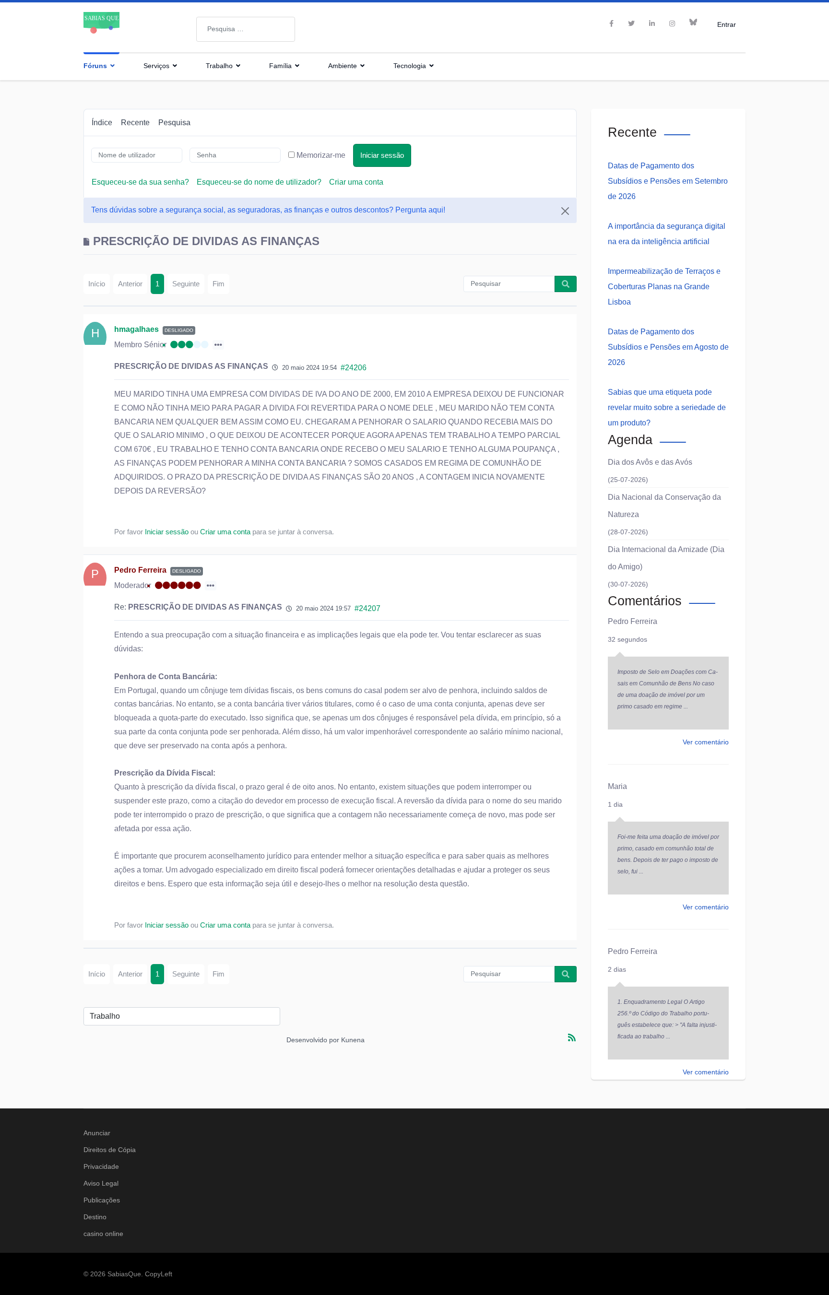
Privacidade (101, 1166)
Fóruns (95, 66)
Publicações (101, 1200)
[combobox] (245, 29)
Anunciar (96, 1133)
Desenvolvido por (312, 1040)
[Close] (565, 211)
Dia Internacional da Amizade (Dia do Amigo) (666, 558)
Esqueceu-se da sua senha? (140, 182)
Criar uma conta (356, 182)
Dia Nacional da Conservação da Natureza (664, 505)
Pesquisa (174, 122)
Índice (102, 122)
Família (280, 66)
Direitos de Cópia (109, 1150)
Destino (95, 1217)
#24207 (367, 608)
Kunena (353, 1040)
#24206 (354, 368)
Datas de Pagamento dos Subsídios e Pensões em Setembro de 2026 (668, 181)
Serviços (156, 66)
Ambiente (342, 66)
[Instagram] (672, 23)
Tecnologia (409, 66)
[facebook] (611, 23)
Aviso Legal (100, 1183)
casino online (103, 1233)
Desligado (179, 330)
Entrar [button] (726, 24)
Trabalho (219, 66)
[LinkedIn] (652, 23)
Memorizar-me (320, 155)
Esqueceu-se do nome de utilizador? (259, 182)
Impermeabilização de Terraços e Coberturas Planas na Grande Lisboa (664, 286)
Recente (135, 122)
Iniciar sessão (382, 155)
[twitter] (631, 23)
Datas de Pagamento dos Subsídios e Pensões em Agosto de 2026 (668, 347)
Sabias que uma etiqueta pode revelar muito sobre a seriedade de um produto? (667, 407)
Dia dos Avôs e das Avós (650, 462)
